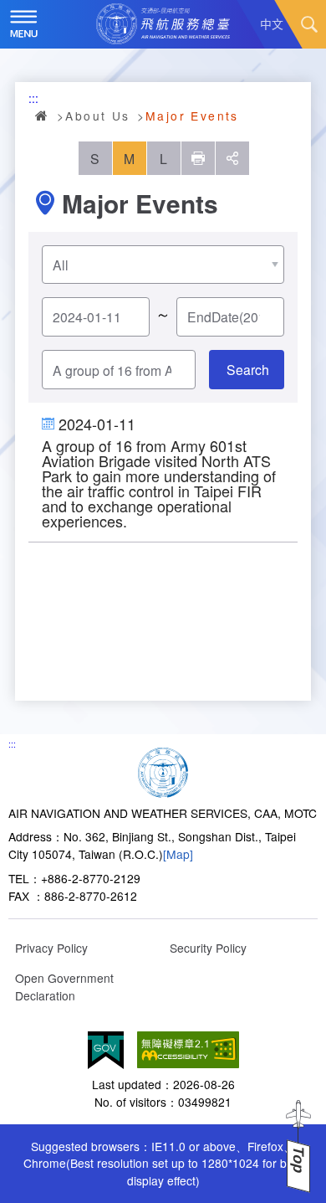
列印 (198, 158)
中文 (271, 23)
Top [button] (298, 1159)
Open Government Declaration (64, 986)
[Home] (163, 770)
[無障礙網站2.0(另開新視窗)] (188, 1050)
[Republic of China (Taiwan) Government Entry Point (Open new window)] (106, 1050)
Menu (24, 24)
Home (42, 115)
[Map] (178, 854)
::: (33, 98)
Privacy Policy (51, 947)
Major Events (192, 115)
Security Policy (208, 947)
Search (309, 24)
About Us (97, 115)
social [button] (232, 158)
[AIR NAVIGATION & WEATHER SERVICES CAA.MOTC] (163, 23)
